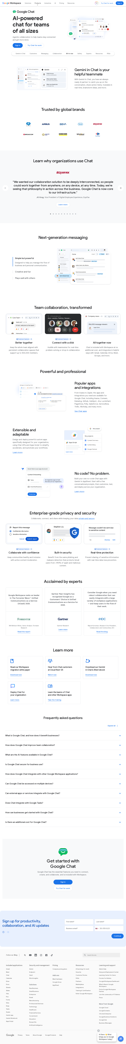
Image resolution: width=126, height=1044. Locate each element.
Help (60, 1035)
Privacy (20, 1035)
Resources (71, 3)
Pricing (61, 3)
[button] (121, 1039)
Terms (27, 1035)
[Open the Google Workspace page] (11, 3)
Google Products (50, 1035)
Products (38, 3)
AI (55, 3)
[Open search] (97, 3)
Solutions (28, 3)
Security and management (39, 965)
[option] (20, 54)
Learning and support (107, 965)
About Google (37, 1035)
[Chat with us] (121, 1039)
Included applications (14, 965)
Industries (47, 3)
